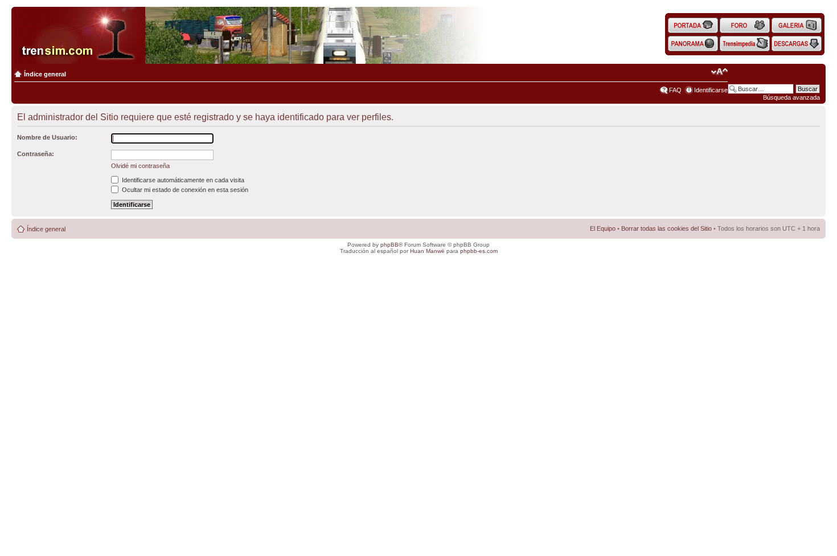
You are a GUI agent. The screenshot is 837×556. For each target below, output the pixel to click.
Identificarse (711, 90)
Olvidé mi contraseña (140, 165)
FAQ (675, 90)
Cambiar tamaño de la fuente (719, 72)
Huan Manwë (427, 251)
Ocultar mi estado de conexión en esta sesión (184, 189)
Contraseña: (35, 153)
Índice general (45, 74)
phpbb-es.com (479, 251)
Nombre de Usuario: (47, 137)
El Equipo (603, 228)
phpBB (389, 245)
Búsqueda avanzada (791, 97)
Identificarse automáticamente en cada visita (182, 180)
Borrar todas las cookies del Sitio (666, 228)
